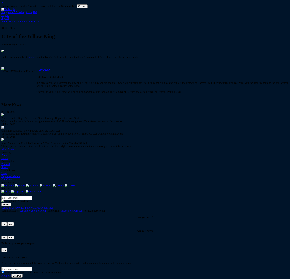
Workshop (19, 12)
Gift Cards (6, 179)
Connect (82, 6)
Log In (5, 15)
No (4, 224)
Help (35, 12)
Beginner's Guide (10, 176)
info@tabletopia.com (72, 210)
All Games (27, 21)
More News (7, 149)
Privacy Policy (24, 207)
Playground (7, 12)
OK (4, 250)
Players (38, 21)
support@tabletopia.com (33, 210)
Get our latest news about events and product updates (33, 272)
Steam (4, 167)
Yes (10, 224)
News (4, 158)
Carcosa (32, 57)
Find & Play (15, 21)
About (29, 12)
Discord (5, 164)
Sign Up (5, 18)
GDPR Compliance (42, 207)
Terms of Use (8, 207)
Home (4, 21)
